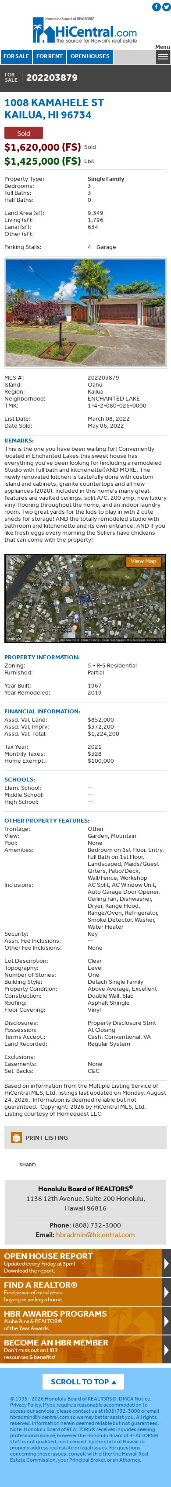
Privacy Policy (25, 1404)
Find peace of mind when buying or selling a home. (41, 1291)
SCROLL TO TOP (80, 1381)
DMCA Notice (134, 1398)
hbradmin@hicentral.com (95, 1234)
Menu (162, 47)
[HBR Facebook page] (156, 7)
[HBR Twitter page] (166, 7)
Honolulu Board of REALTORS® (81, 1398)
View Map (144, 561)
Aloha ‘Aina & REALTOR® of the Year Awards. (55, 1320)
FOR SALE (16, 56)
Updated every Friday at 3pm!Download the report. (48, 1262)
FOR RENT (49, 56)
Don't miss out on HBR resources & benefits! (56, 1349)
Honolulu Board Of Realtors (85, 30)
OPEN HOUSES (90, 56)
